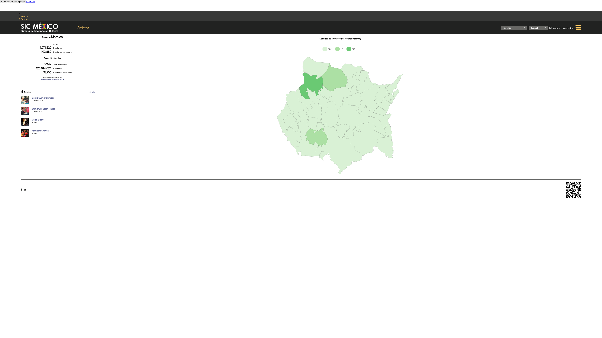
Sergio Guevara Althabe (43, 97)
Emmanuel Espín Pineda (43, 108)
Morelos (24, 16)
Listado (91, 92)
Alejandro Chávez (40, 130)
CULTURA (30, 1)
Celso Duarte (38, 119)
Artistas (24, 19)
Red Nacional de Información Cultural (52, 79)
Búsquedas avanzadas (561, 27)
